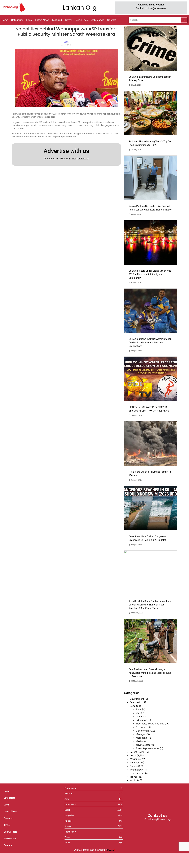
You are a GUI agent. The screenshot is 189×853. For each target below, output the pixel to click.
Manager (141, 734)
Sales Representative (147, 748)
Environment (137, 698)
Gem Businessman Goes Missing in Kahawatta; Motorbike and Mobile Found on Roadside (150, 673)
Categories (9, 797)
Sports (133, 766)
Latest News (137, 751)
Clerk (139, 712)
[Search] (184, 20)
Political (134, 762)
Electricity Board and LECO (151, 723)
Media (139, 741)
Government (143, 730)
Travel (133, 776)
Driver (139, 716)
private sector (143, 744)
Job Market (10, 838)
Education (141, 720)
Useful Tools (10, 831)
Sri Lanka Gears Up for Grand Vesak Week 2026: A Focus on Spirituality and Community (150, 274)
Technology (136, 769)
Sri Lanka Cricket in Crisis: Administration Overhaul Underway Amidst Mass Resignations (150, 342)
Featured (135, 702)
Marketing (141, 737)
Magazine (135, 759)
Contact (8, 845)
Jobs (132, 705)
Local (133, 755)
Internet (140, 773)
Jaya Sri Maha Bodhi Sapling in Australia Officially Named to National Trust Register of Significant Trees (150, 605)
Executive (141, 727)
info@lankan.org (157, 8)
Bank (138, 709)
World (133, 780)
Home (7, 791)
